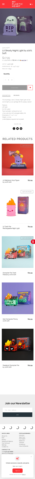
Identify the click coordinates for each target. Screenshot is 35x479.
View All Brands (23, 446)
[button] (17, 60)
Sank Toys (22, 437)
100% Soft (6, 48)
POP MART (22, 439)
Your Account (6, 443)
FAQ (3, 437)
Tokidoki (21, 442)
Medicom (22, 440)
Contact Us (5, 446)
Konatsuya (22, 444)
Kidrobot (21, 435)
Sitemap (4, 445)
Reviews (16, 95)
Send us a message (7, 453)
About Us (4, 436)
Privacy (4, 439)
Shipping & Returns (7, 441)
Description (6, 95)
